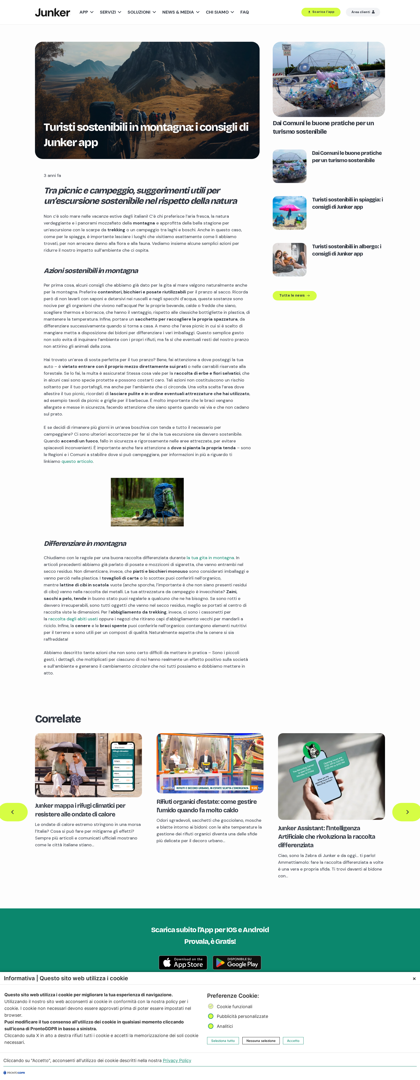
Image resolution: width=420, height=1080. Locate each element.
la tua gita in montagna (210, 558)
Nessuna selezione (261, 1041)
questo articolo (77, 461)
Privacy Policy (177, 1060)
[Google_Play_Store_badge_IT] (237, 962)
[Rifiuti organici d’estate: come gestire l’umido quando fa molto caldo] (210, 736)
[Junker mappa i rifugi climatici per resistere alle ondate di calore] (88, 736)
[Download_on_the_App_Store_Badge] (183, 962)
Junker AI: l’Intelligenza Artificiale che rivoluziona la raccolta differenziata (326, 837)
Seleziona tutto (223, 1041)
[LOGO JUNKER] (52, 12)
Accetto (293, 1041)
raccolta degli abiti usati (73, 619)
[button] (91, 12)
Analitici (225, 1026)
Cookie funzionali (234, 1006)
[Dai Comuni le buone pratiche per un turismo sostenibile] (329, 45)
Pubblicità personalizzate (242, 1016)
